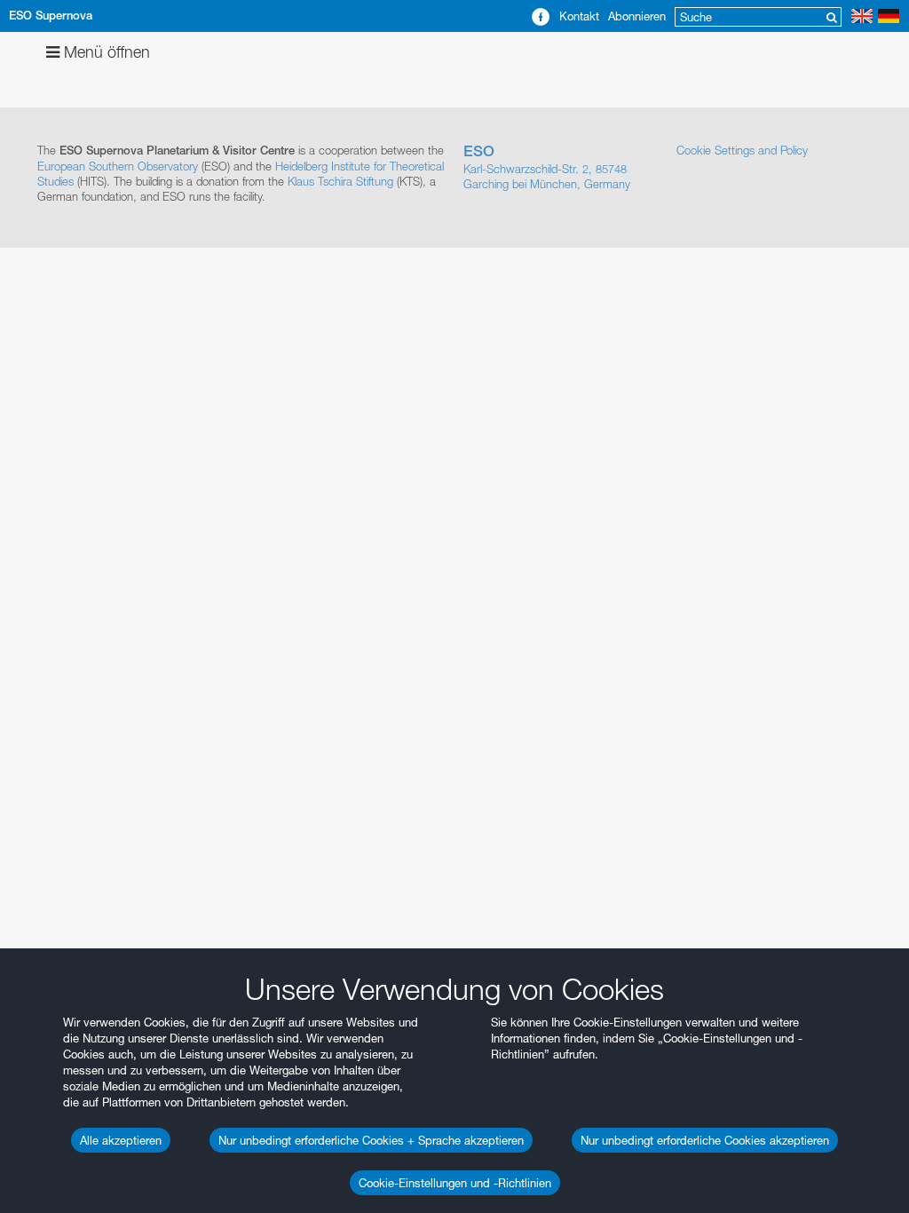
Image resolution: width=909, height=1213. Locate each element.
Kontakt (579, 16)
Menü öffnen (104, 52)
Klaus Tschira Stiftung (340, 181)
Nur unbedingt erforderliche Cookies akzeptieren (705, 1140)
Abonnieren (637, 16)
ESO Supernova (50, 15)
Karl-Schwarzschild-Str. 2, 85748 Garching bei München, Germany (546, 167)
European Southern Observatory (117, 166)
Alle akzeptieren (121, 1140)
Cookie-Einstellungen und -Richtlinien (455, 1183)
